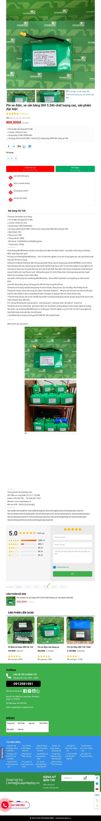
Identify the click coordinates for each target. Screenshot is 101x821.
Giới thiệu (21, 723)
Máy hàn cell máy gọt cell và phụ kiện (12, 748)
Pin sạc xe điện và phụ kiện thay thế (72, 756)
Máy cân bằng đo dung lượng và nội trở (42, 748)
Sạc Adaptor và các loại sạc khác (42, 756)
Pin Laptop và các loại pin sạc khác (27, 764)
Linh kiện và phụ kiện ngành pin (72, 748)
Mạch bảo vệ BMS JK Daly (26, 755)
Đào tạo (32, 723)
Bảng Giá (10, 729)
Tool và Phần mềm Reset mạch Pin (26, 748)
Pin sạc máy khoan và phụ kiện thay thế (56, 756)
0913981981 (18, 805)
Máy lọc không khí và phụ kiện (57, 763)
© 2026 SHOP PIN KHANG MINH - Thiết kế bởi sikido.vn (50, 818)
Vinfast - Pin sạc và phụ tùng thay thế (56, 748)
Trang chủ (11, 723)
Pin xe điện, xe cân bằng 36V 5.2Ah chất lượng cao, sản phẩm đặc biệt (45, 598)
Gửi (72, 574)
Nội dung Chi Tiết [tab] (17, 210)
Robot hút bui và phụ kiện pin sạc (12, 764)
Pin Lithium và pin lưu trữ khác (86, 755)
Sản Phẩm (44, 723)
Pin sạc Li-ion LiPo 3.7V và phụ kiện (12, 756)
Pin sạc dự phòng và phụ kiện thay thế (42, 764)
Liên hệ (20, 729)
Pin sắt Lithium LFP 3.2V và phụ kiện (86, 748)
